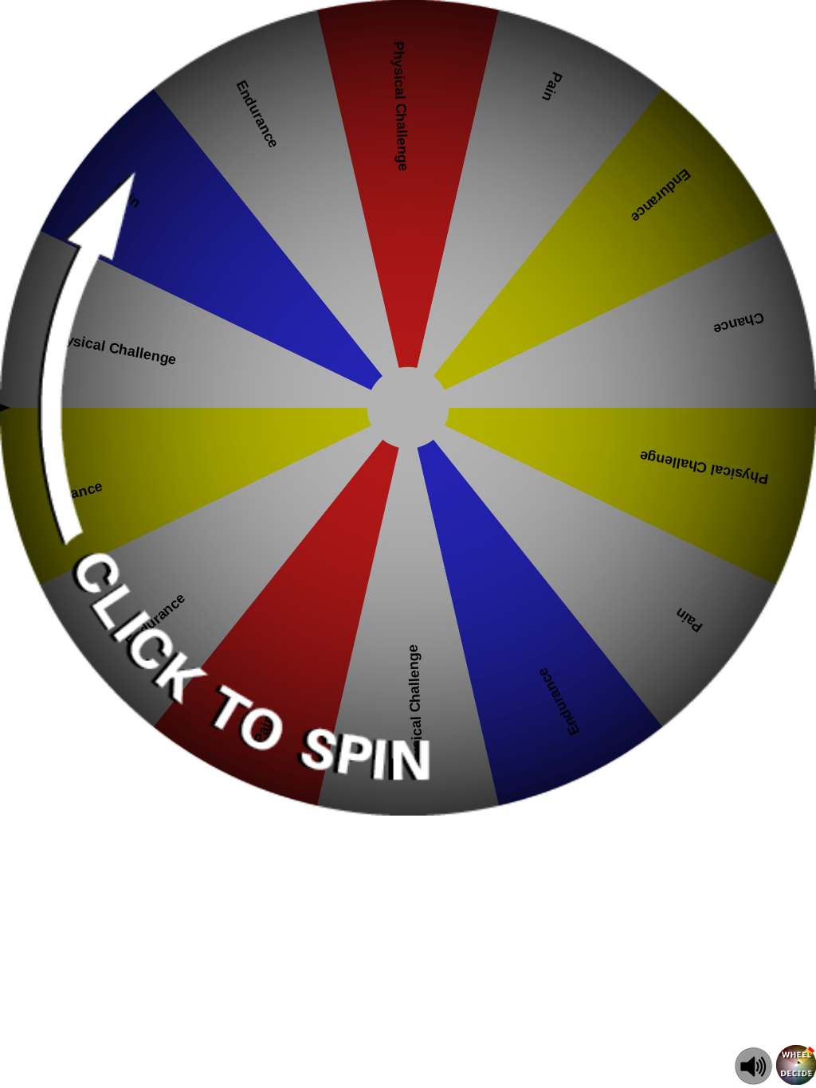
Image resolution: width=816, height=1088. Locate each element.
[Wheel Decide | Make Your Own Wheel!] (796, 1080)
